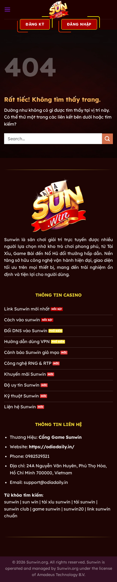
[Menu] (7, 9)
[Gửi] (107, 138)
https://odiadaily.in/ (52, 446)
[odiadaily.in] (58, 9)
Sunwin (12, 239)
